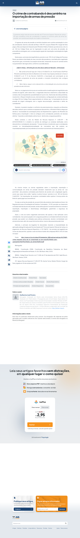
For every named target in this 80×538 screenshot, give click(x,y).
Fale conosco (64, 528)
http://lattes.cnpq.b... (58, 308)
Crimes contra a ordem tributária (23, 282)
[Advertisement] (40, 341)
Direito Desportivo (37, 286)
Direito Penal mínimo (53, 282)
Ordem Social (40, 282)
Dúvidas (45, 528)
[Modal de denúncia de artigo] (9, 260)
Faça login (45, 437)
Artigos (14, 528)
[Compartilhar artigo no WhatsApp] (9, 246)
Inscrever (62, 509)
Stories (50, 528)
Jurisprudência (32, 528)
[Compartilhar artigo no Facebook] (9, 242)
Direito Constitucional (19, 278)
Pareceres (39, 528)
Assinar (32, 425)
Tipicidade (43, 278)
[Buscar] (66, 523)
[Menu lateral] (3, 3)
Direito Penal (33, 278)
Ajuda (58, 528)
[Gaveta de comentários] (9, 255)
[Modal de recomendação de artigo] (9, 251)
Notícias (19, 528)
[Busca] (77, 3)
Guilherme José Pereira (27, 295)
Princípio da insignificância (21, 286)
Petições (24, 528)
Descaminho (49, 286)
